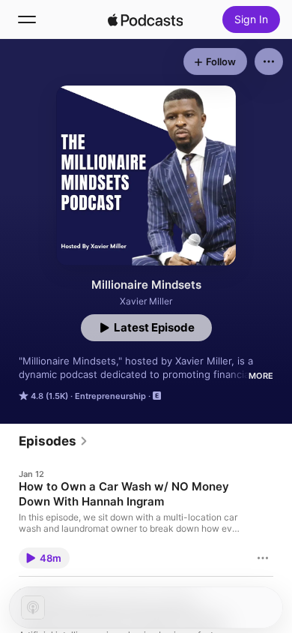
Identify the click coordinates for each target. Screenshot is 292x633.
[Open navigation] (26, 19)
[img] (145, 19)
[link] (53, 441)
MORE (261, 375)
